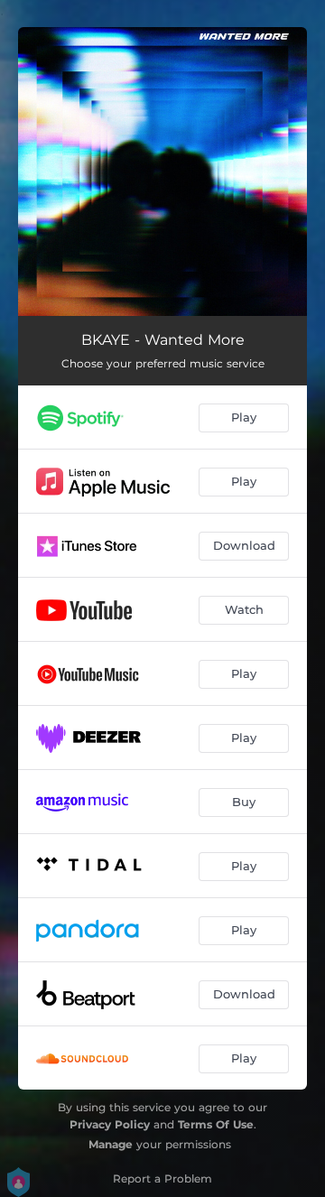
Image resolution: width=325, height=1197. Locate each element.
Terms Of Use (216, 1124)
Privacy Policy (110, 1124)
